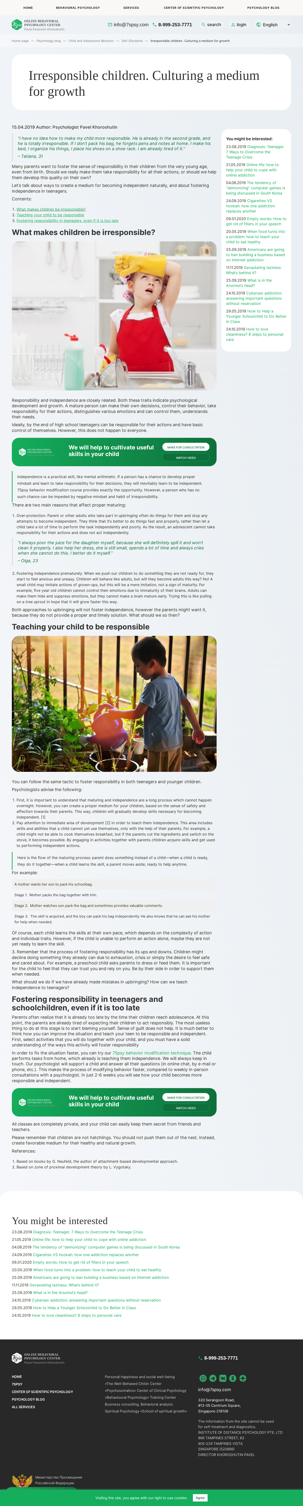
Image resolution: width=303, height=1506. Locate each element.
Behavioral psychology (78, 7)
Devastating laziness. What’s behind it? (63, 1285)
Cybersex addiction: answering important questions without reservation (254, 298)
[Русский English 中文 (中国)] (272, 24)
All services (23, 1407)
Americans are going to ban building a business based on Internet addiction (255, 254)
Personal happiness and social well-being (140, 1377)
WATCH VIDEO (186, 458)
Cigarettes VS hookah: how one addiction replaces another (250, 205)
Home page (20, 41)
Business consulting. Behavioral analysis (139, 1404)
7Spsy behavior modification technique (151, 1052)
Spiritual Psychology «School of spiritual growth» (146, 1411)
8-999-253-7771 (175, 24)
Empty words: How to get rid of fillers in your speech (80, 1262)
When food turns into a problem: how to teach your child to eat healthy (255, 236)
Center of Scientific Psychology (194, 7)
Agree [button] (200, 1498)
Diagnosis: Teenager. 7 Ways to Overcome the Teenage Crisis (255, 151)
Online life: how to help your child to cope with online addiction (252, 169)
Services (131, 7)
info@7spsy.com (131, 24)
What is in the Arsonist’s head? (60, 1292)
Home (28, 7)
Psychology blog (263, 7)
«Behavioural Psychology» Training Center (140, 1397)
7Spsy (17, 1384)
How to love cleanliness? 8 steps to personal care (254, 334)
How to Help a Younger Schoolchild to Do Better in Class (256, 316)
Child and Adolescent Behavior (91, 41)
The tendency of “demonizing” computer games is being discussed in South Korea (255, 187)
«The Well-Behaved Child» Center (133, 1383)
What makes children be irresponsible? (51, 209)
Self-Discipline (132, 41)
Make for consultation (186, 447)
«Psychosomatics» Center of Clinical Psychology (145, 1390)
